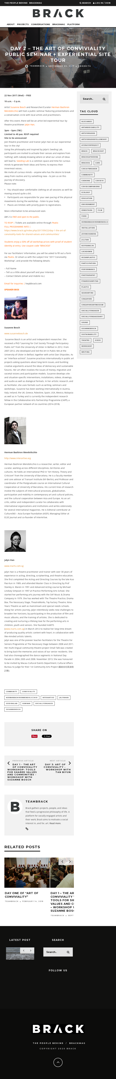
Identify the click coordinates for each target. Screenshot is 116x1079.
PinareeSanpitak (90, 281)
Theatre (86, 340)
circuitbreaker (89, 169)
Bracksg (86, 163)
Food (84, 216)
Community (11, 692)
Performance (88, 269)
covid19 (100, 181)
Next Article (58, 761)
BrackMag (35, 3)
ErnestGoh (87, 210)
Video (98, 340)
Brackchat (98, 151)
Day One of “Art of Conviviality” (21, 894)
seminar (26, 703)
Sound (85, 322)
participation (89, 263)
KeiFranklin (88, 246)
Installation (88, 228)
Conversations (40, 24)
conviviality (28, 692)
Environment (88, 204)
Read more (55, 823)
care (97, 163)
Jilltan (85, 240)
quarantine (87, 293)
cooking (86, 181)
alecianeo (87, 121)
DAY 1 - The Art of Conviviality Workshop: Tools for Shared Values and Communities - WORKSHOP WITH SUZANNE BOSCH (22, 772)
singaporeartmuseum (92, 305)
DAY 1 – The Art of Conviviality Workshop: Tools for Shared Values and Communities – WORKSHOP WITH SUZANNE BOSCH (72, 901)
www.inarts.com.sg (14, 565)
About (11, 24)
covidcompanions (91, 187)
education (87, 198)
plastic (85, 287)
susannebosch (13, 709)
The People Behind (16, 3)
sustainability (89, 334)
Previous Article (23, 761)
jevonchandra (89, 234)
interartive (48, 698)
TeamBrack (37, 66)
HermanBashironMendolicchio (22, 698)
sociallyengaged (44, 703)
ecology (86, 192)
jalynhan (64, 698)
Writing (86, 352)
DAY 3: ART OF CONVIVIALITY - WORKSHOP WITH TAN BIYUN (57, 768)
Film (100, 210)
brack (85, 151)
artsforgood (88, 133)
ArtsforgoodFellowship (94, 139)
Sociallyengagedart (92, 317)
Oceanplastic (88, 257)
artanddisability (90, 127)
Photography (88, 275)
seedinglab (12, 703)
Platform (73, 24)
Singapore (87, 299)
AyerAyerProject (90, 145)
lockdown (87, 252)
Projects (23, 24)
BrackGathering (90, 157)
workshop (87, 346)
